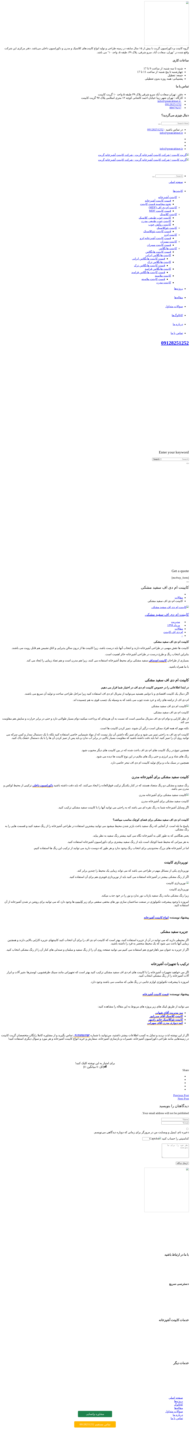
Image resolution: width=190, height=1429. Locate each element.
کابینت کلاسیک (174, 1352)
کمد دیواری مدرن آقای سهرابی (165, 1023)
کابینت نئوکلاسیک (173, 1355)
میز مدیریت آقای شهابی (169, 1012)
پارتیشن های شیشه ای (170, 1384)
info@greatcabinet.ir (169, 101)
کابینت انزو (176, 1338)
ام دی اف (177, 632)
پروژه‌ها (178, 1295)
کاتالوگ (178, 1298)
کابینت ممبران (174, 1341)
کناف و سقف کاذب (171, 1391)
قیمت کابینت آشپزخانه (155, 994)
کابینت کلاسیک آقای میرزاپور (166, 1016)
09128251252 (173, 104)
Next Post (183, 1098)
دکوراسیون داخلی (42, 785)
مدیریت (175, 621)
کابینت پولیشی (174, 1345)
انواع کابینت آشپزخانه (156, 917)
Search (156, 459)
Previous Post (181, 1095)
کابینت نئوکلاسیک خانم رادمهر (165, 1019)
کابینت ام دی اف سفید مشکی (167, 614)
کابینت (167, 632)
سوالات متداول (174, 1305)
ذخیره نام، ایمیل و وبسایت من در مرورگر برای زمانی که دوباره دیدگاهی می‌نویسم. (141, 1132)
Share (185, 1070)
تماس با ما (177, 1312)
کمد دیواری (176, 1377)
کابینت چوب (176, 1348)
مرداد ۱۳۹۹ (173, 625)
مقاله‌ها (178, 1302)
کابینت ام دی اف (173, 1331)
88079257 (175, 107)
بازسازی (178, 1371)
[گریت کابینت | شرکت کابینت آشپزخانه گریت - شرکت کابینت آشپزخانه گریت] (143, 154)
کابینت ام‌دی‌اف (158, 660)
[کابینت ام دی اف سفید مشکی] (170, 607)
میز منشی (177, 1381)
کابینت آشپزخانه (173, 1328)
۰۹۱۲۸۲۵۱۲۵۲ (81, 1035)
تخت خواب (176, 1374)
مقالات (179, 597)
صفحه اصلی (176, 1291)
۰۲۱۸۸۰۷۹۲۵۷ (173, 1276)
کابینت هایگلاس (174, 1334)
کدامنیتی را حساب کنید (175, 1138)
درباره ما (178, 1308)
